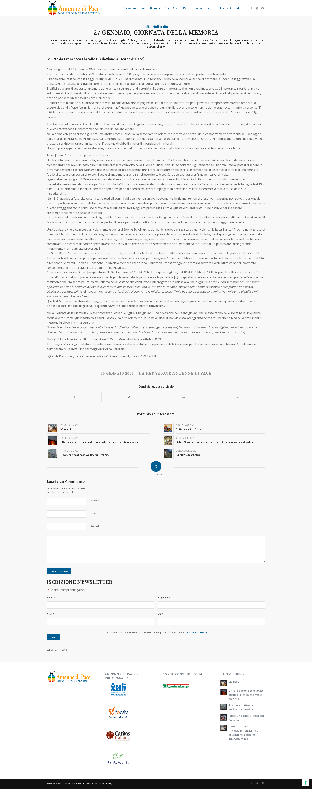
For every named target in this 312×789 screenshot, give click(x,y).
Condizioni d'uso (73, 783)
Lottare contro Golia (188, 429)
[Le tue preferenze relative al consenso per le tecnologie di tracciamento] (305, 782)
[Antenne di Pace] (74, 8)
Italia (164, 27)
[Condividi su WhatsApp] (183, 397)
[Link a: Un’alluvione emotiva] (168, 453)
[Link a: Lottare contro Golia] (168, 428)
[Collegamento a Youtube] (257, 8)
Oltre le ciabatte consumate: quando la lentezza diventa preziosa (99, 442)
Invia (53, 637)
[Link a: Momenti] (52, 428)
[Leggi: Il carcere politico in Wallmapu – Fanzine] (223, 707)
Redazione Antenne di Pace (178, 373)
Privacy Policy (90, 783)
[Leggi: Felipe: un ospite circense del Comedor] (223, 717)
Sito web (95, 525)
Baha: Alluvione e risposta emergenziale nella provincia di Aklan (214, 442)
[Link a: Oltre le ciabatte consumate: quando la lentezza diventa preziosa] (52, 440)
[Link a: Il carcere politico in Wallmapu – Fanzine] (52, 453)
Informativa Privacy (197, 632)
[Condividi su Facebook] (74, 397)
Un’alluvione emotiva (188, 455)
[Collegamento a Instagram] (262, 8)
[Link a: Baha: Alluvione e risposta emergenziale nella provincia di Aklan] (168, 440)
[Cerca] (238, 8)
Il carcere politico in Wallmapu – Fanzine (85, 455)
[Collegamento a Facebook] (251, 8)
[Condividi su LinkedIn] (238, 397)
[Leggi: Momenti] (223, 683)
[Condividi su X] (129, 397)
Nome (95, 500)
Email (94, 513)
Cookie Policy (105, 783)
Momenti (65, 429)
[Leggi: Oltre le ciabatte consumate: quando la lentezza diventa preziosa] (223, 692)
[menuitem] (129, 8)
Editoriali (151, 27)
